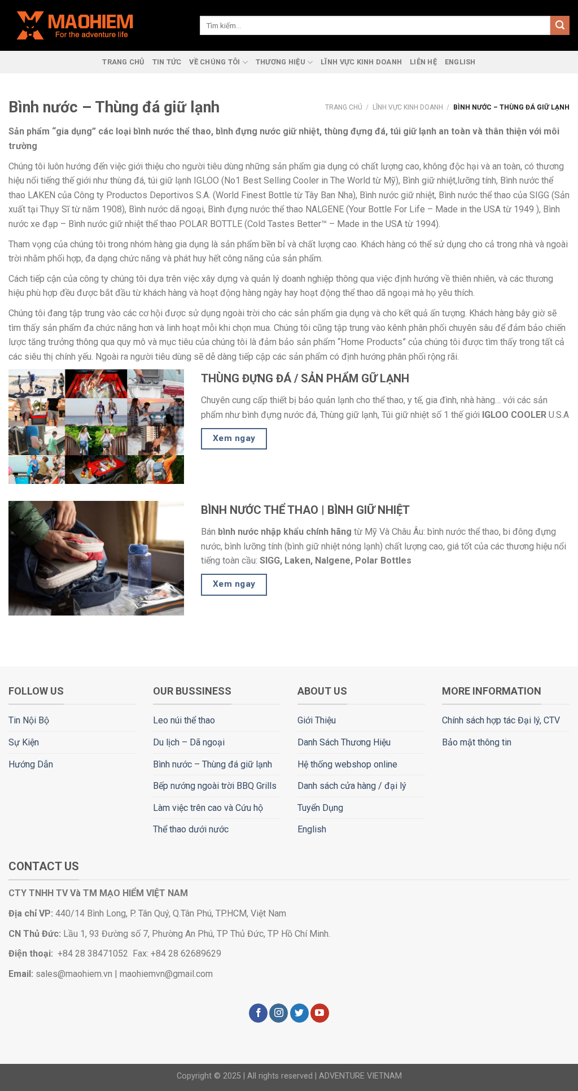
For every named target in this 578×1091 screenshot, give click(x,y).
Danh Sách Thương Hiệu (344, 742)
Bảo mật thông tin (476, 742)
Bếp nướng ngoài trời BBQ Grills (215, 785)
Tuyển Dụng (320, 807)
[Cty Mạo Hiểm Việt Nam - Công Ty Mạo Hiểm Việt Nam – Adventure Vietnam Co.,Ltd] (95, 25)
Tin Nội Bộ (28, 720)
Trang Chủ (123, 62)
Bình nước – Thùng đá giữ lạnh (212, 764)
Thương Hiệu (280, 62)
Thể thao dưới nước (191, 829)
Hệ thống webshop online (347, 764)
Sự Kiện (23, 742)
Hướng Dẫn (30, 764)
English (311, 829)
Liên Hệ (423, 62)
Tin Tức (167, 62)
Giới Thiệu (316, 720)
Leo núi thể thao (184, 720)
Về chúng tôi (214, 62)
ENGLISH (460, 62)
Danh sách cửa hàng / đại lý (351, 785)
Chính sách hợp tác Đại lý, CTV (501, 720)
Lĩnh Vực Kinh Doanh (361, 62)
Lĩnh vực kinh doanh (408, 107)
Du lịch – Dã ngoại (189, 742)
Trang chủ (343, 107)
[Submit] (560, 25)
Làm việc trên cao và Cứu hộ (208, 807)
